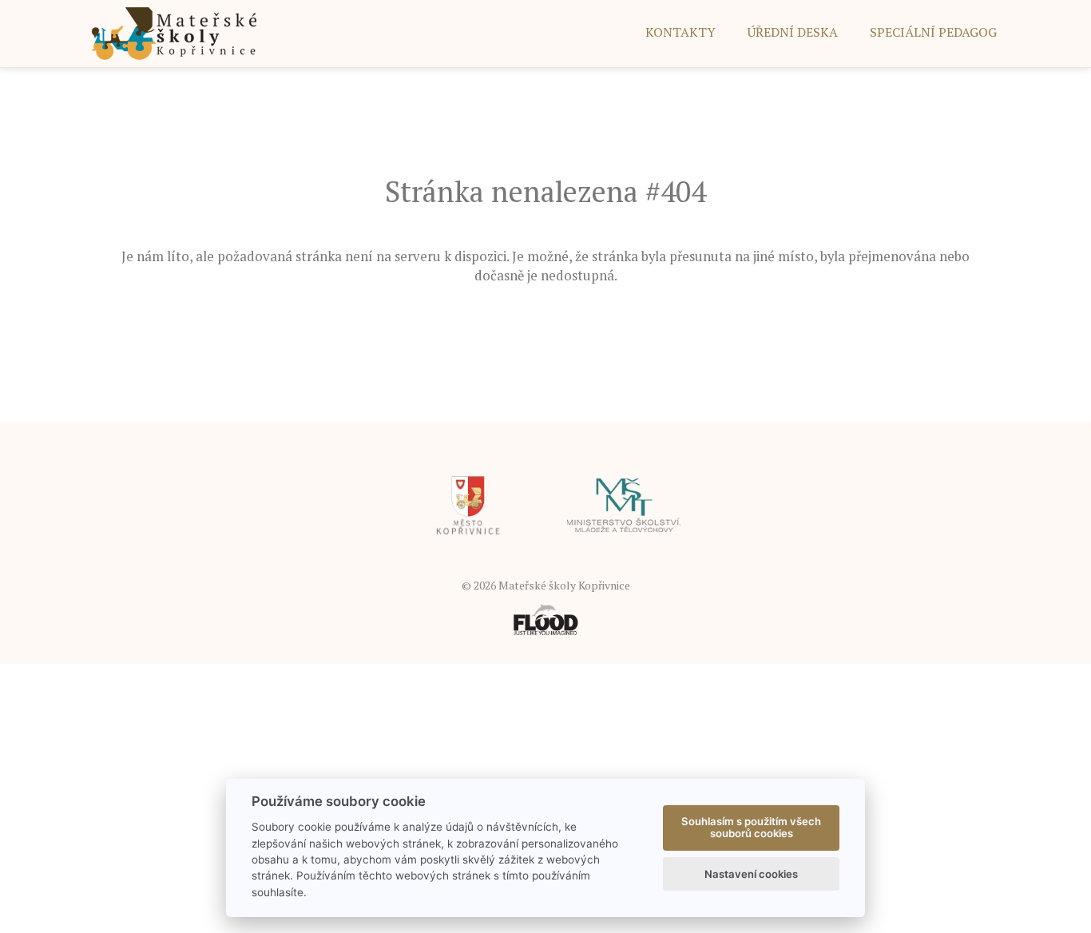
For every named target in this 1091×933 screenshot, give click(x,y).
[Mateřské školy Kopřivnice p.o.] (174, 32)
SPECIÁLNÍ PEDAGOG (933, 32)
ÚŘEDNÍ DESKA (793, 32)
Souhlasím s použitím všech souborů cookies (751, 827)
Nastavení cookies (751, 873)
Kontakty (680, 32)
